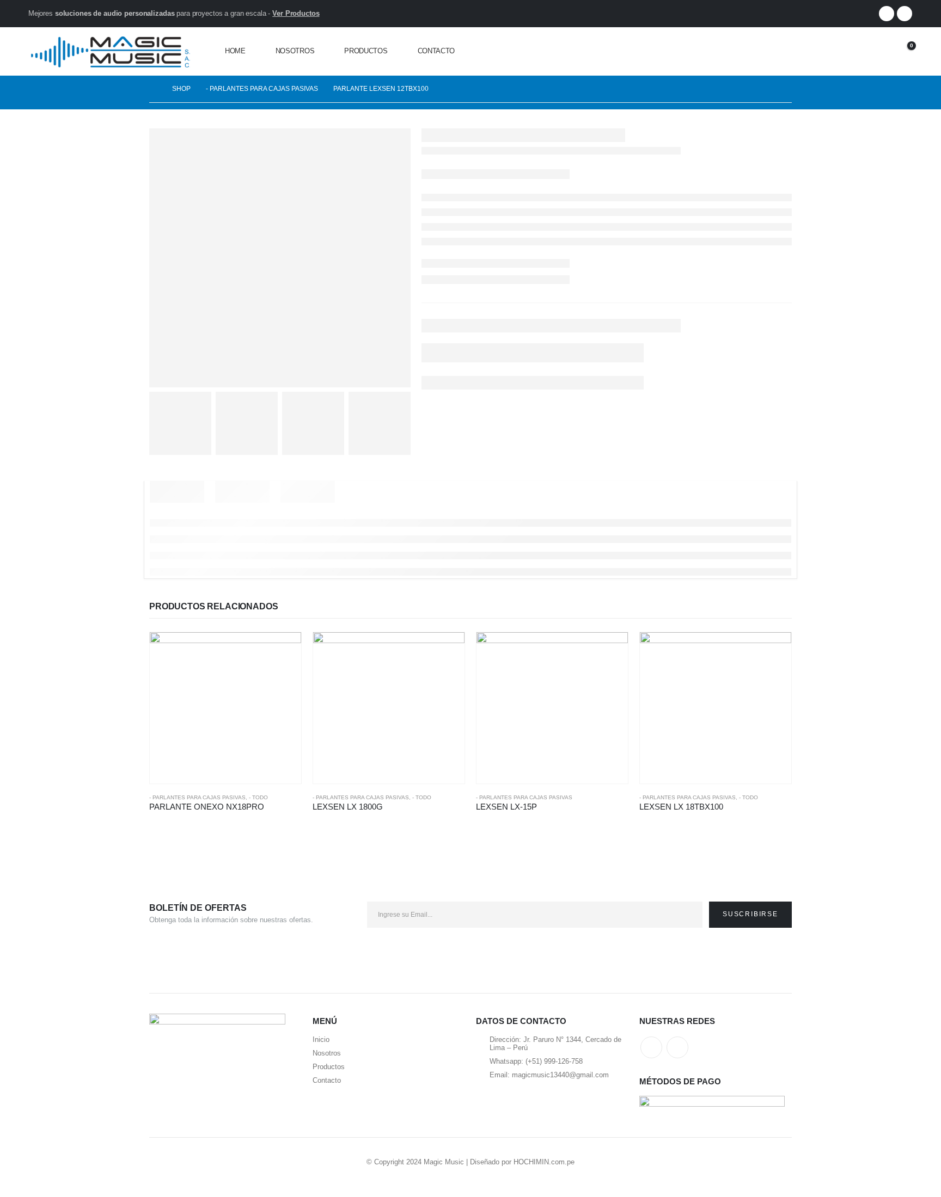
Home (235, 51)
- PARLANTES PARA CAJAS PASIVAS (197, 797)
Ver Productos (295, 13)
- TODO (258, 797)
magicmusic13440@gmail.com (560, 1075)
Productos (365, 51)
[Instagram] (904, 13)
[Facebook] (886, 13)
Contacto (436, 51)
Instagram (677, 1047)
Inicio (321, 1039)
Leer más (283, 650)
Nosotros (295, 51)
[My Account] (874, 51)
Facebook (651, 1047)
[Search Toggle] (849, 51)
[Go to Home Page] (153, 89)
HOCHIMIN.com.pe (544, 1162)
